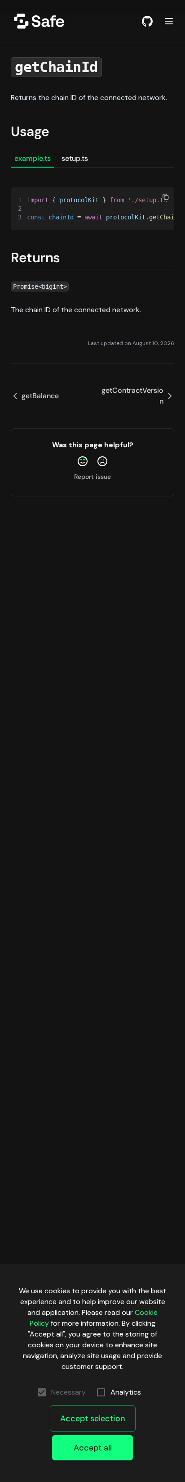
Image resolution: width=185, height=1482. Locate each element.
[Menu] (169, 21)
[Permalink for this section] (58, 131)
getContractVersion (132, 396)
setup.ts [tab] (75, 158)
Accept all (93, 1447)
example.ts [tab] (32, 158)
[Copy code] (166, 197)
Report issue (92, 477)
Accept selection (92, 1418)
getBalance (40, 395)
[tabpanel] (92, 199)
